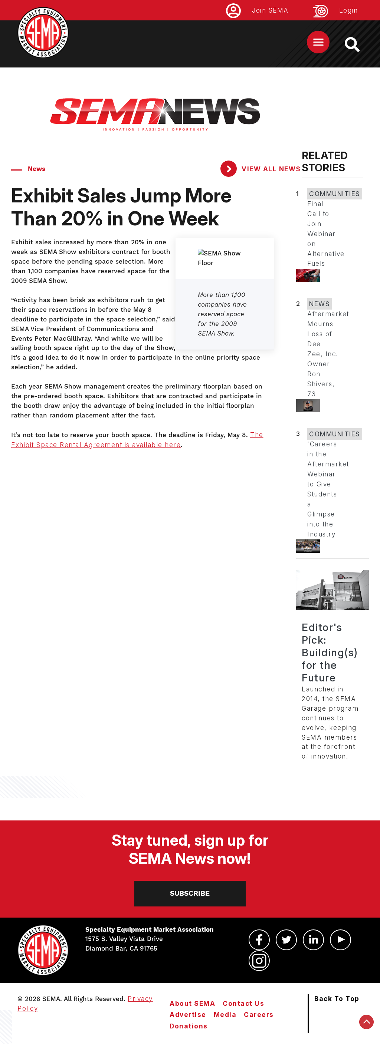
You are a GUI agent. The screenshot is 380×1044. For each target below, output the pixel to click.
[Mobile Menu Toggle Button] (318, 42)
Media (225, 1014)
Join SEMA (270, 10)
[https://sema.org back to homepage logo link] (359, 44)
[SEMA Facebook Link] (259, 939)
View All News (270, 169)
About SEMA (192, 1003)
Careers (259, 1014)
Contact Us (243, 1003)
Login (348, 10)
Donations (189, 1026)
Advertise (188, 1014)
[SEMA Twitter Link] (286, 939)
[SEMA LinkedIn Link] (313, 939)
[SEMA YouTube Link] (340, 939)
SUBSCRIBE (190, 893)
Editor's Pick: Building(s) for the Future (330, 652)
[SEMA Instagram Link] (259, 960)
